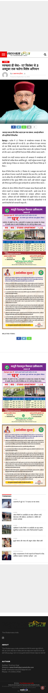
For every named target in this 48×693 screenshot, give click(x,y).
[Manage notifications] (42, 688)
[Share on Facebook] (13, 126)
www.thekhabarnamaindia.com (21, 667)
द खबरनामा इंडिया (17, 73)
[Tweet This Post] (18, 126)
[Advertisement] (24, 26)
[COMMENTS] (34, 126)
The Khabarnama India (26, 683)
